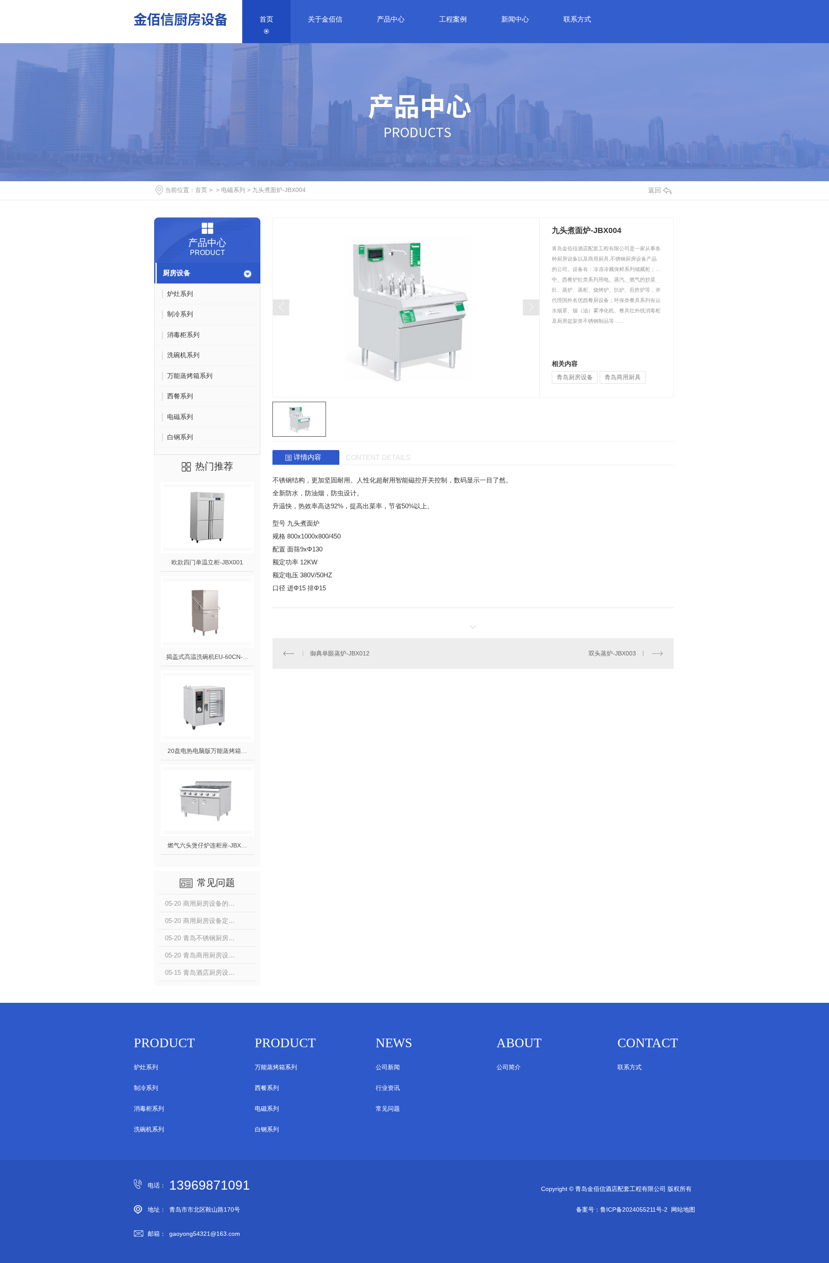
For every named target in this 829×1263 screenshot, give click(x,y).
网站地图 (683, 1209)
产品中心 (391, 19)
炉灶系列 (146, 1067)
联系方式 (577, 19)
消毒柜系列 (149, 1108)
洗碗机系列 (149, 1129)
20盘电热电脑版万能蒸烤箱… (207, 750)
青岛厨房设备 (575, 377)
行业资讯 (388, 1087)
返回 (654, 190)
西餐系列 (267, 1087)
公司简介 (509, 1067)
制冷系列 (146, 1087)
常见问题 (388, 1108)
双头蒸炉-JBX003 (612, 653)
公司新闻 (388, 1067)
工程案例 (453, 19)
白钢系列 (267, 1129)
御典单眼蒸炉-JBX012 (340, 653)
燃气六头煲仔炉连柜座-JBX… (207, 845)
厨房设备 (176, 273)
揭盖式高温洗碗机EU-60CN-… (207, 656)
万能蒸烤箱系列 (276, 1067)
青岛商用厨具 (622, 377)
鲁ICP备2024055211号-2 (634, 1209)
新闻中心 (515, 19)
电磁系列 (233, 189)
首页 (266, 19)
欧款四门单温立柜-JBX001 (207, 562)
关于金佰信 (325, 19)
